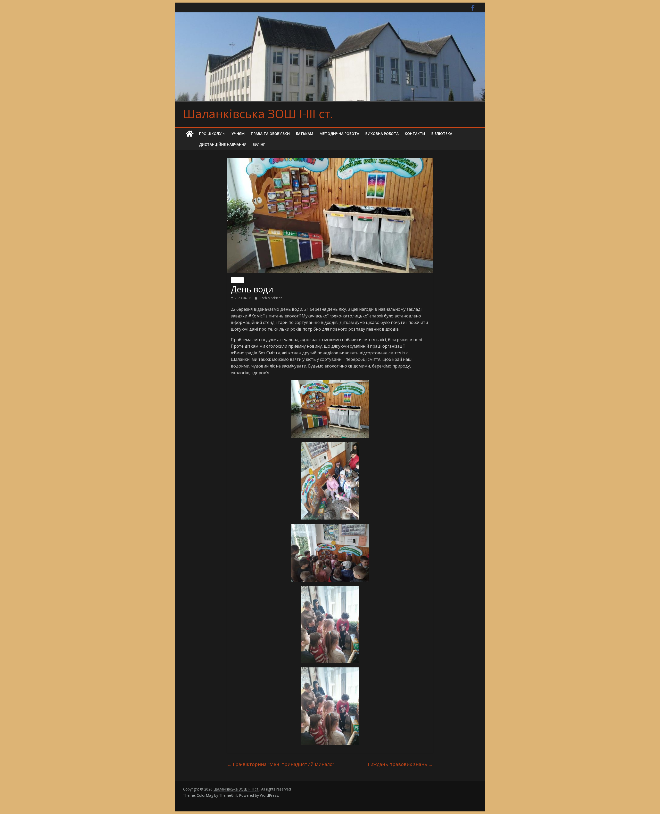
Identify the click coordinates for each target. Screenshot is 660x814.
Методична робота (339, 133)
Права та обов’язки (270, 133)
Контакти (415, 133)
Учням (238, 133)
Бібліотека (441, 133)
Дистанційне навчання (222, 144)
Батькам (304, 133)
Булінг (259, 144)
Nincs (237, 280)
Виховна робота (382, 133)
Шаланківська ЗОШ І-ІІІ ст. (258, 114)
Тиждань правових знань (400, 764)
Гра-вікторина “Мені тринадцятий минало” (280, 764)
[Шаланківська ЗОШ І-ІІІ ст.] (189, 133)
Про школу (210, 133)
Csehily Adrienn (271, 298)
